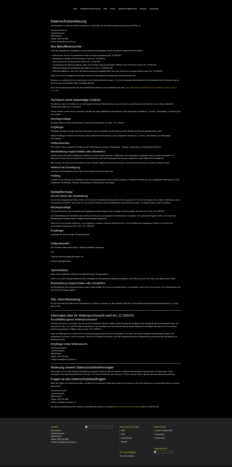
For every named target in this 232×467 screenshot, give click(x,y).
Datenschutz (160, 438)
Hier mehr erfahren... (128, 456)
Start (75, 9)
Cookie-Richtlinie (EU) (164, 430)
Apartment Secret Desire (90, 9)
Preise (112, 9)
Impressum (160, 434)
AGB (123, 430)
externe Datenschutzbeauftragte (128, 407)
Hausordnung (126, 438)
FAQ (105, 9)
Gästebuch (154, 9)
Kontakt (143, 9)
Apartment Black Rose (127, 9)
